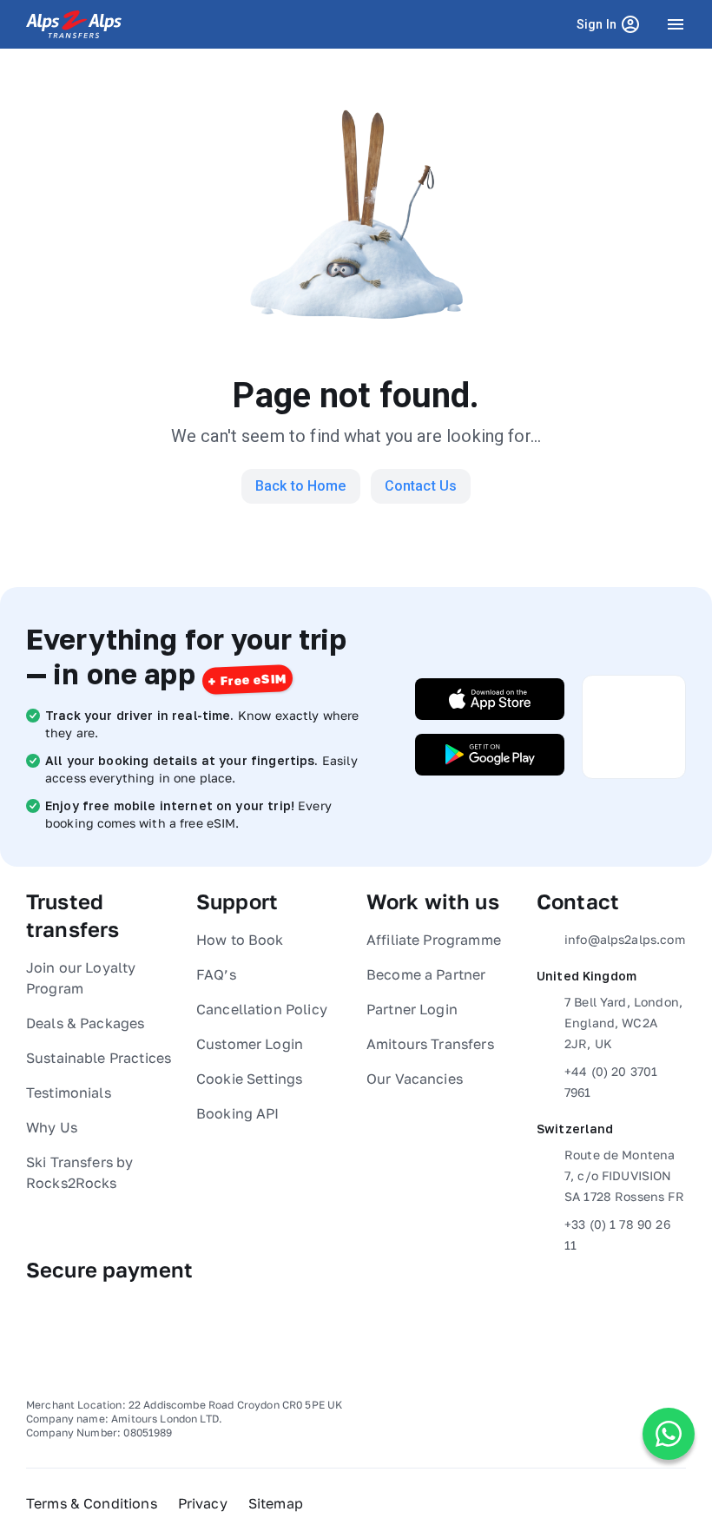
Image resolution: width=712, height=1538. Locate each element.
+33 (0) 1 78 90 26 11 (617, 1234)
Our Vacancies (414, 1078)
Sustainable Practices (98, 1057)
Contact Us (421, 486)
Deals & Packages (85, 1023)
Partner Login (412, 1009)
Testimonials (68, 1092)
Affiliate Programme (433, 939)
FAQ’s (216, 974)
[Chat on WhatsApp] (669, 1434)
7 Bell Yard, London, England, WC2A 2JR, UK (623, 1022)
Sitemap (275, 1503)
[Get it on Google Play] (489, 755)
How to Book (240, 939)
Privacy (202, 1503)
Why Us (51, 1127)
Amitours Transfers (430, 1044)
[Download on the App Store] (489, 699)
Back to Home (300, 486)
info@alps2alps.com (624, 939)
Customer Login (249, 1044)
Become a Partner (425, 974)
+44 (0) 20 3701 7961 (610, 1081)
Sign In (611, 29)
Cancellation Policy (261, 1009)
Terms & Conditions (91, 1503)
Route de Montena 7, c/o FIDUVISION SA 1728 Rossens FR (624, 1175)
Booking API (238, 1113)
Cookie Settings (249, 1078)
